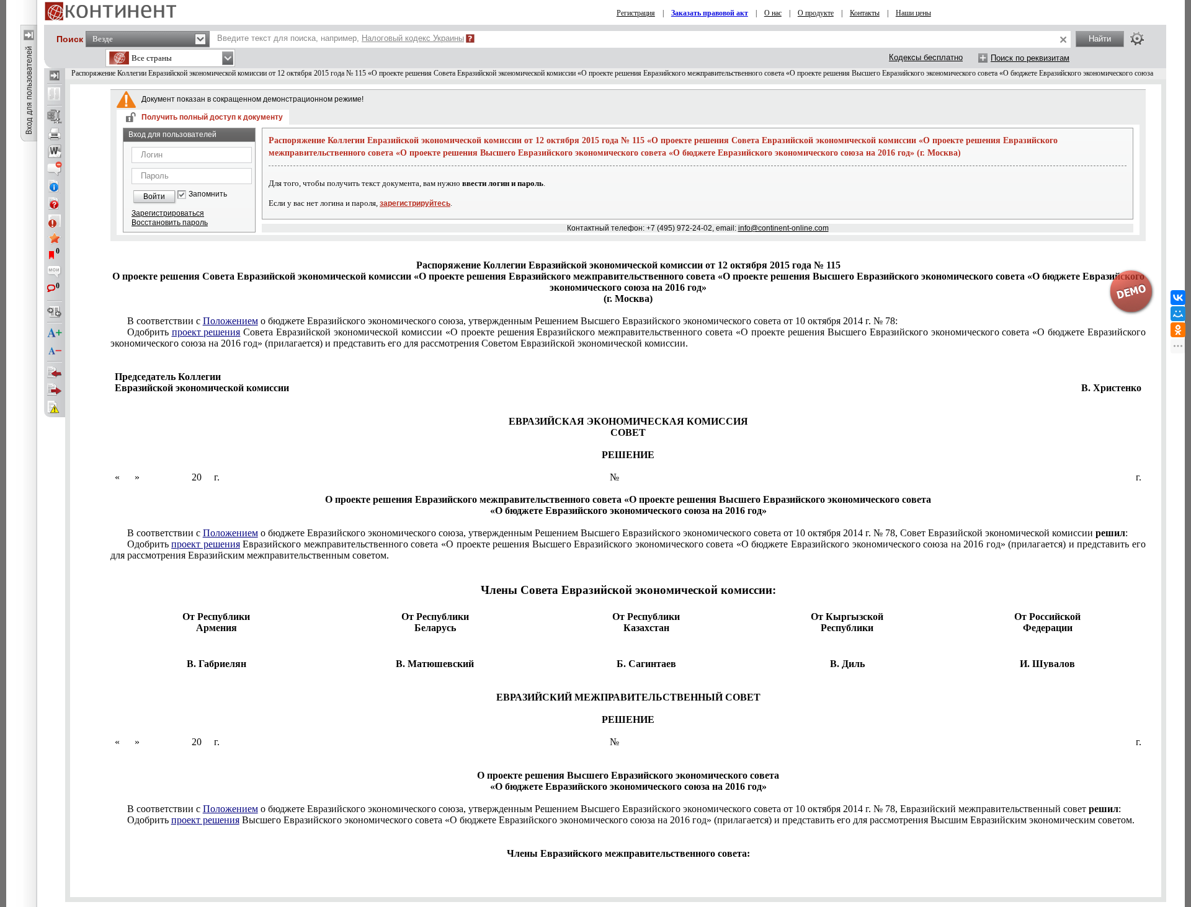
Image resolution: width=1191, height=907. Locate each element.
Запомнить (208, 194)
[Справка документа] (54, 203)
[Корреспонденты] (54, 372)
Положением (230, 321)
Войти (154, 196)
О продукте (816, 13)
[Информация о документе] (54, 186)
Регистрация (636, 13)
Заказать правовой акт (709, 13)
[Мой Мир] (1178, 313)
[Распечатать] (54, 133)
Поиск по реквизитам (1030, 58)
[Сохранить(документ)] (54, 116)
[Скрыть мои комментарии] (54, 272)
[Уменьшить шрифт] (54, 350)
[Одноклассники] (1178, 329)
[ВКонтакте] (1178, 297)
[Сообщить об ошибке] (54, 407)
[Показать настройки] (1137, 38)
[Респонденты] (54, 390)
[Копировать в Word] (54, 151)
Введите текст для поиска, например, (340, 38)
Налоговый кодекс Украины (413, 38)
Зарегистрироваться (168, 213)
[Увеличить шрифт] (54, 333)
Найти (1100, 38)
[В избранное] (54, 238)
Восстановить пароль (170, 222)
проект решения (206, 332)
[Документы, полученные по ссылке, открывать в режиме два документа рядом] (54, 94)
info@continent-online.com (783, 228)
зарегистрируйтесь (415, 203)
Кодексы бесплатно (926, 57)
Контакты (865, 13)
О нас (773, 13)
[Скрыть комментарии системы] (54, 168)
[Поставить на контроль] (54, 220)
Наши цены (913, 13)
